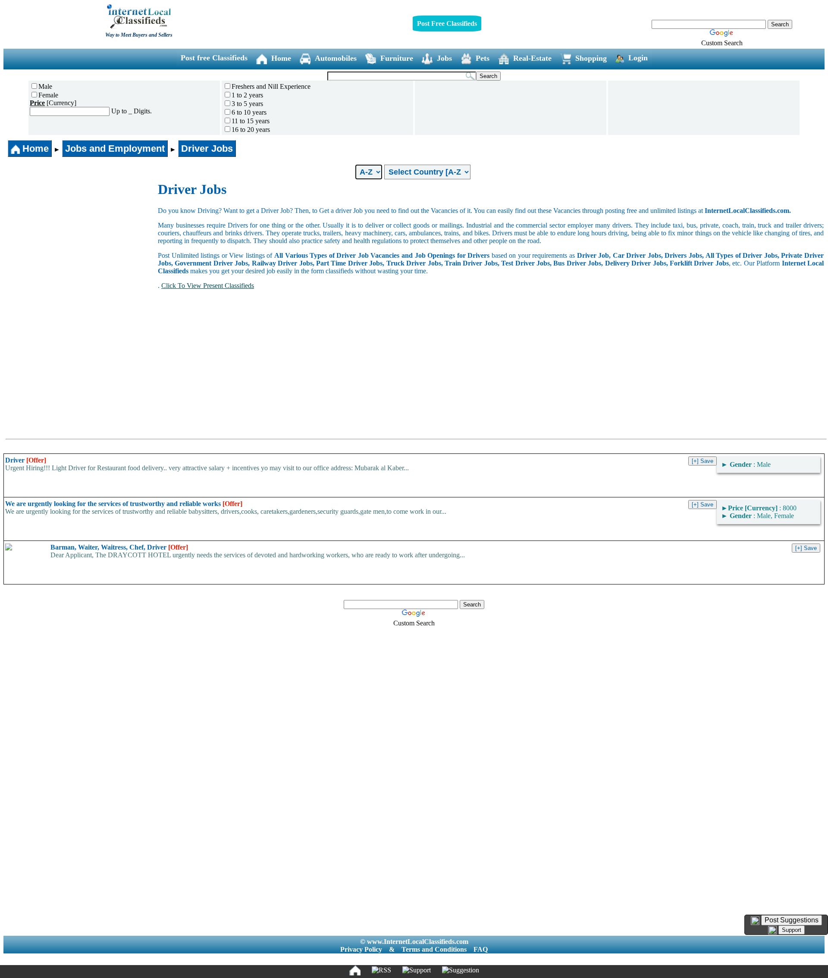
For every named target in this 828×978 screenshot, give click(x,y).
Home (281, 58)
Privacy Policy (361, 949)
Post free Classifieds (214, 57)
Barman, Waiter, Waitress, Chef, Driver (119, 547)
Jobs (444, 58)
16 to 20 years (251, 129)
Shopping (591, 58)
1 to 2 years (247, 95)
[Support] (416, 970)
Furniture (396, 58)
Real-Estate (532, 58)
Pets (482, 58)
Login (638, 57)
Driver (25, 460)
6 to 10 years (249, 112)
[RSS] (381, 970)
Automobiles (336, 58)
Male (45, 86)
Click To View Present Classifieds (207, 285)
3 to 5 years (247, 103)
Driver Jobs (207, 148)
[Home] (355, 970)
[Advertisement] (81, 246)
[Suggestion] (460, 970)
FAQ (481, 949)
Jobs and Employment (115, 148)
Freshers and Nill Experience (271, 86)
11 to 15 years (251, 121)
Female (48, 95)
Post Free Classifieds (447, 23)
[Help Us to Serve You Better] (755, 920)
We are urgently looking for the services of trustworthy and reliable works (123, 503)
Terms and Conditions (434, 949)
